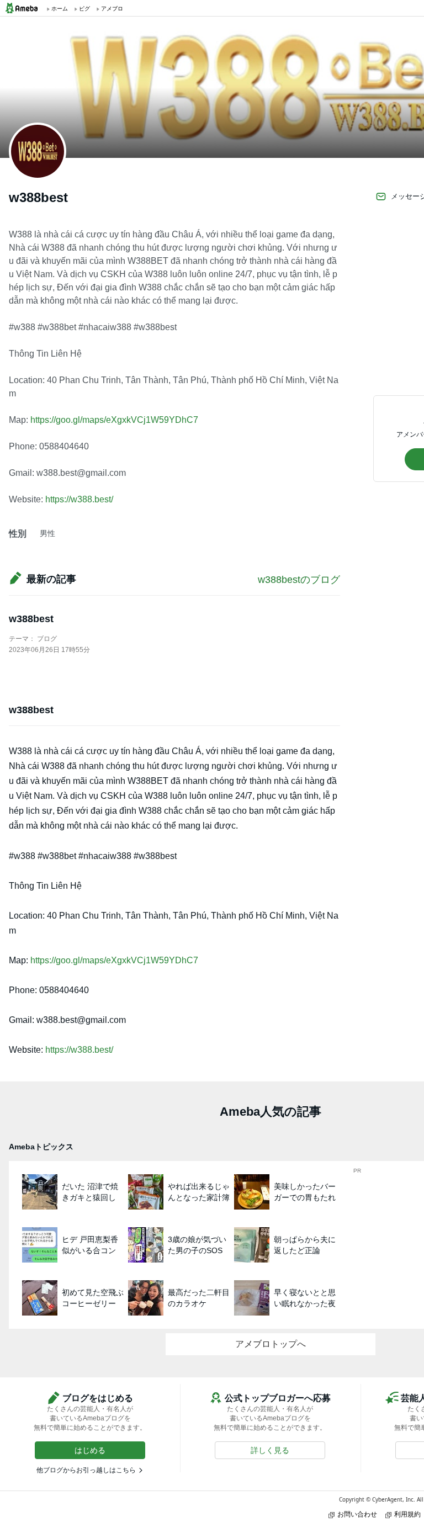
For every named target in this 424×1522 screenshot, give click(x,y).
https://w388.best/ (79, 499)
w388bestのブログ (299, 579)
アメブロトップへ (270, 1344)
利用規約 (407, 1514)
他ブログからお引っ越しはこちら (86, 1470)
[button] (90, 1450)
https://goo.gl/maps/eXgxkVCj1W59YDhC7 (114, 420)
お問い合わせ (357, 1514)
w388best (31, 618)
